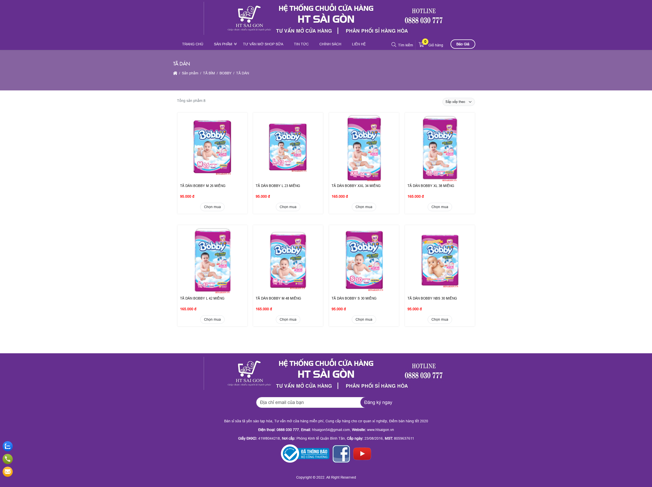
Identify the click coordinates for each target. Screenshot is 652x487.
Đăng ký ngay (378, 402)
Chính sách (330, 44)
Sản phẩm (223, 44)
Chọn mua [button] (212, 207)
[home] (175, 73)
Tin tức (301, 44)
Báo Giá (462, 44)
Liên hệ (359, 44)
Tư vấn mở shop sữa (263, 44)
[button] (394, 45)
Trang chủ (192, 44)
